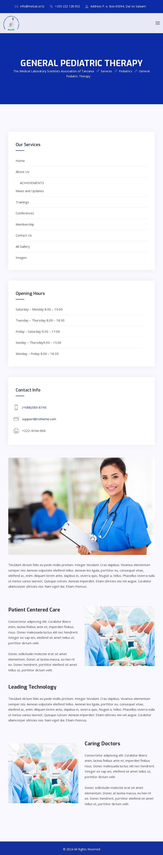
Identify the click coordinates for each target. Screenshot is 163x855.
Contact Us (24, 235)
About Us (22, 172)
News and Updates (30, 191)
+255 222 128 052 (67, 6)
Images (21, 257)
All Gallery (23, 246)
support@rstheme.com (39, 419)
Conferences (25, 213)
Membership (25, 224)
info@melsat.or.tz (32, 6)
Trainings (22, 202)
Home (20, 161)
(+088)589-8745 (34, 407)
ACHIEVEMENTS (32, 183)
